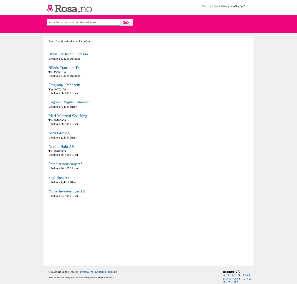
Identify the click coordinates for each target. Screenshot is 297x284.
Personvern (86, 271)
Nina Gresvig (59, 133)
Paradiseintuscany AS (65, 164)
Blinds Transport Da (64, 67)
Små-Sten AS (59, 177)
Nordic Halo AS (61, 146)
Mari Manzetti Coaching (67, 116)
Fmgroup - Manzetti (64, 85)
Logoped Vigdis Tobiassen (69, 102)
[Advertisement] (97, 231)
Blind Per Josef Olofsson (68, 54)
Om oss (74, 271)
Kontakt (100, 271)
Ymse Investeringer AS (66, 191)
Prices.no (112, 271)
